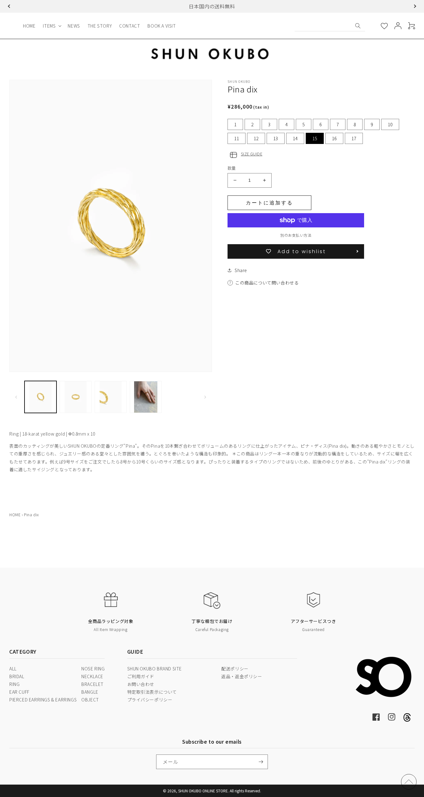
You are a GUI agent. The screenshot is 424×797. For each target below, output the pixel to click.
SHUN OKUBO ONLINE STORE (203, 790)
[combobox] (330, 25)
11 (236, 138)
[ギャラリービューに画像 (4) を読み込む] (146, 397)
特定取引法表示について (152, 692)
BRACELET (92, 684)
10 (390, 124)
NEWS (74, 26)
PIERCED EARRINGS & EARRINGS (43, 699)
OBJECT (90, 699)
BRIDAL (17, 676)
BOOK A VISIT (161, 26)
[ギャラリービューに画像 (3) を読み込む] (111, 397)
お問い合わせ (141, 684)
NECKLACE (92, 676)
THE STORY (100, 26)
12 (256, 138)
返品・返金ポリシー (241, 676)
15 (314, 138)
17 (353, 138)
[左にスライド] (16, 397)
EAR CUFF (19, 692)
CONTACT (129, 26)
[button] (10, 6)
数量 (232, 168)
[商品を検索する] (358, 25)
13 (275, 138)
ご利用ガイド (141, 676)
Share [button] (241, 270)
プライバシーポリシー (150, 699)
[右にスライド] (205, 397)
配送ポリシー (235, 668)
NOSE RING (93, 668)
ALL (13, 668)
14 (295, 138)
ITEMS (49, 26)
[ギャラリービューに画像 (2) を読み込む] (76, 397)
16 (334, 138)
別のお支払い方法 (295, 235)
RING (14, 684)
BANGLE (89, 692)
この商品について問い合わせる (267, 283)
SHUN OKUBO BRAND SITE (154, 668)
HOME (29, 26)
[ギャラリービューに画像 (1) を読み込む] (40, 397)
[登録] (261, 761)
